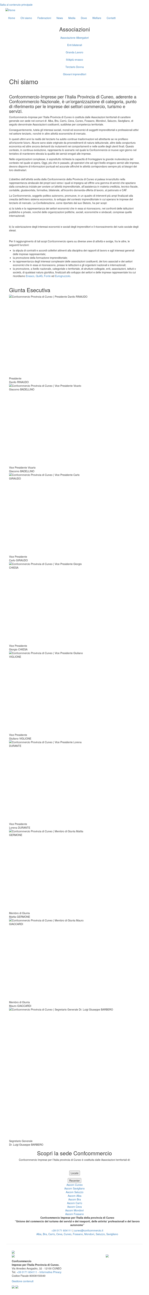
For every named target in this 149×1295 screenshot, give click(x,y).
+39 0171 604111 (61, 1230)
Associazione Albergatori (74, 37)
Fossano (78, 1234)
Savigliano (112, 1234)
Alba (38, 1234)
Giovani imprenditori (74, 74)
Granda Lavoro (74, 52)
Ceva (59, 1234)
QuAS (39, 276)
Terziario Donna (74, 67)
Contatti (111, 18)
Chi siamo (26, 18)
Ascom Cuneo (75, 1185)
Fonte (47, 276)
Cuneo (67, 1234)
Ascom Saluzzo (74, 1192)
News (60, 18)
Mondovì (89, 1234)
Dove (84, 18)
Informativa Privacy (50, 1272)
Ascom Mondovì (74, 1210)
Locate (74, 1173)
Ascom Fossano (74, 1214)
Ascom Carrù (74, 1203)
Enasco (30, 276)
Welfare (96, 18)
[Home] (10, 10)
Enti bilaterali (74, 45)
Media (71, 18)
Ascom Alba (74, 1195)
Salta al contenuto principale (16, 4)
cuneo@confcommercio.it (88, 1230)
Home (11, 18)
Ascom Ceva (74, 1206)
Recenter (74, 1180)
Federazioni (44, 18)
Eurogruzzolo (62, 276)
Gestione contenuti (22, 1281)
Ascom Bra (74, 1199)
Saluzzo (100, 1234)
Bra (45, 1234)
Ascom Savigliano (74, 1188)
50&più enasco (74, 59)
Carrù (51, 1234)
